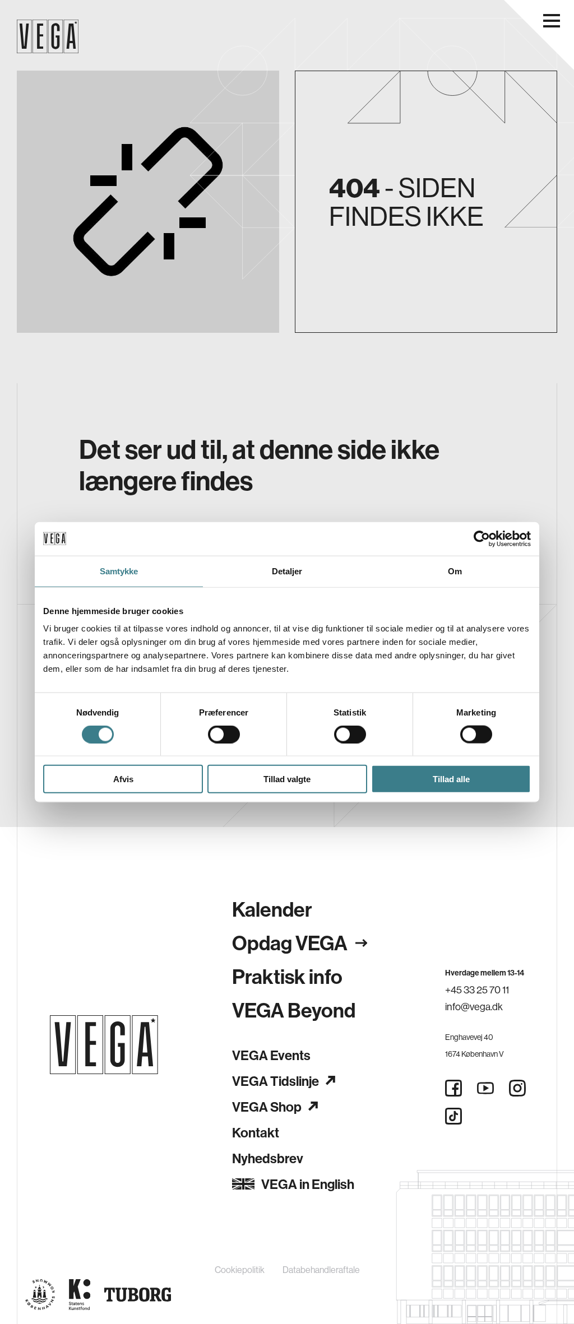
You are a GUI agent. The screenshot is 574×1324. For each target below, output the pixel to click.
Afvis (123, 779)
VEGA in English (307, 1184)
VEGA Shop (267, 1106)
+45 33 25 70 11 (477, 989)
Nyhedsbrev (267, 1158)
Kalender (272, 909)
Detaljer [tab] (287, 570)
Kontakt (255, 1132)
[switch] (224, 734)
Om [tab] (455, 570)
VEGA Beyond (293, 1010)
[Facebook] (453, 1088)
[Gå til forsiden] (104, 1044)
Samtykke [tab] (119, 570)
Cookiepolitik (240, 1269)
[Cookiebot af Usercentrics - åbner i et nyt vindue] (482, 538)
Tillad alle (451, 779)
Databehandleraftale (321, 1269)
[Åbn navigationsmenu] (552, 20)
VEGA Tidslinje (275, 1080)
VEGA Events (271, 1055)
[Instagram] (517, 1088)
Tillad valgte (287, 779)
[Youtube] (485, 1088)
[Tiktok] (453, 1116)
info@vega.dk (474, 1006)
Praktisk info (287, 976)
